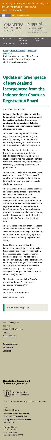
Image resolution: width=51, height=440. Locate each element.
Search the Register (18, 308)
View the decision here (13, 297)
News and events (17, 51)
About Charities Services (13, 329)
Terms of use (8, 347)
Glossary (6, 333)
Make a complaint (10, 336)
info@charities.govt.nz (13, 410)
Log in (5, 326)
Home (5, 51)
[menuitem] (8, 39)
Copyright (7, 351)
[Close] (47, 3)
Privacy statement (10, 344)
